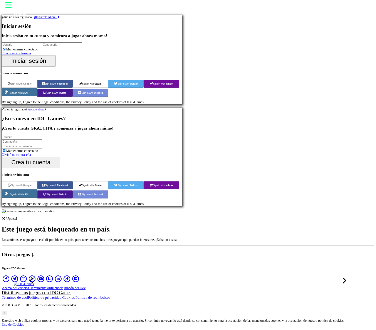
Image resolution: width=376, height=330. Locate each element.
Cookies (68, 297)
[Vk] (58, 278)
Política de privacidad (45, 297)
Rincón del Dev (75, 288)
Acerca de (9, 288)
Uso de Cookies (13, 324)
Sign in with (21, 83)
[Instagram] (23, 278)
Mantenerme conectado (22, 49)
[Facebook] (6, 278)
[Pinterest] (32, 278)
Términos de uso (14, 297)
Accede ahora (36, 109)
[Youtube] (41, 278)
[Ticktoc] (67, 278)
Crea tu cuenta (30, 162)
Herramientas (38, 288)
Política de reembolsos (93, 297)
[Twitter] (14, 278)
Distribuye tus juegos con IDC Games (36, 292)
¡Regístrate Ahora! (45, 17)
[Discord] (75, 278)
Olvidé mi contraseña (16, 53)
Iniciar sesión (28, 60)
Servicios (22, 288)
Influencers (55, 288)
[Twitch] (49, 278)
